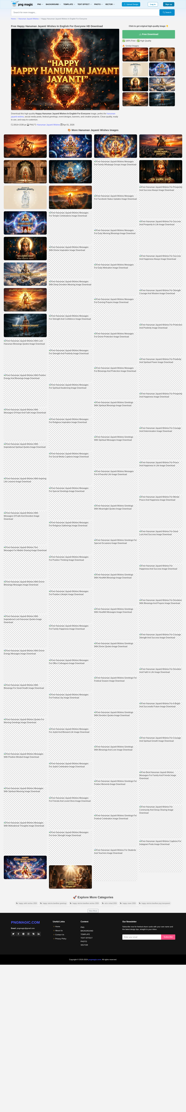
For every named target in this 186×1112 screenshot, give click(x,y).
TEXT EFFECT (87, 938)
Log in (153, 4)
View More (93, 911)
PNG (82, 927)
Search (168, 12)
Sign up (168, 4)
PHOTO (84, 941)
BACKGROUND (87, 931)
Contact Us (59, 934)
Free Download (149, 34)
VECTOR (84, 945)
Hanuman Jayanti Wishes (28, 19)
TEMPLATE (85, 934)
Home (13, 19)
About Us (59, 930)
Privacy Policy (60, 939)
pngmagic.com (25, 922)
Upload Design (132, 4)
